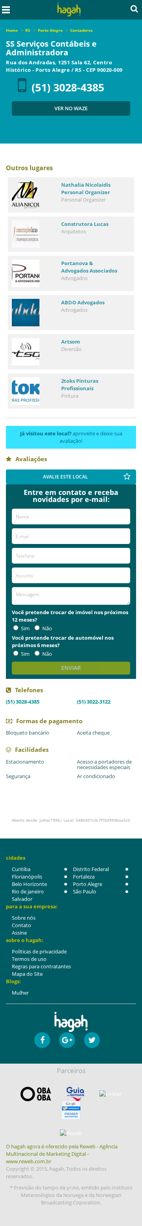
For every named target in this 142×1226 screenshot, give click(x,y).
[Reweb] (71, 1133)
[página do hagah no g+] (67, 1040)
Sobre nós (24, 917)
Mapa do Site (27, 973)
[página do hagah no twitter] (92, 1040)
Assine (19, 932)
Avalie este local (65, 476)
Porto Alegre (87, 884)
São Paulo (84, 891)
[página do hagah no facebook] (42, 1040)
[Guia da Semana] (75, 1094)
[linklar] (110, 1094)
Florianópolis (27, 876)
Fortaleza (84, 876)
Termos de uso (29, 958)
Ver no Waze (71, 108)
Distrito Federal (91, 869)
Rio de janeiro (28, 891)
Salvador (22, 898)
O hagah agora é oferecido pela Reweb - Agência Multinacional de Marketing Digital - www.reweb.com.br (62, 1154)
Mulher (20, 992)
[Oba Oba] (36, 1094)
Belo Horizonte (29, 884)
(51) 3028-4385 (68, 87)
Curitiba (21, 869)
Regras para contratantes (41, 966)
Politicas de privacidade (39, 951)
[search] (134, 8)
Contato (21, 925)
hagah (69, 9)
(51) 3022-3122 (93, 701)
